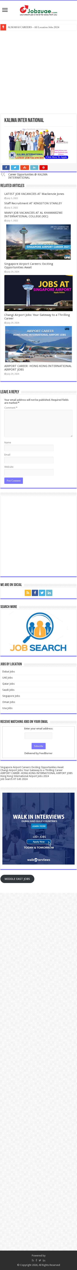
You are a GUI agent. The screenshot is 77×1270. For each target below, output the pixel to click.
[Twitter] (42, 593)
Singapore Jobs (11, 695)
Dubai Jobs (8, 671)
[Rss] (28, 593)
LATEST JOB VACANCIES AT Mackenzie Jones (34, 194)
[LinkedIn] (49, 593)
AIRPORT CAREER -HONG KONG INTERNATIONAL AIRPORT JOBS (36, 773)
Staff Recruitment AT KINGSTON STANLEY (33, 203)
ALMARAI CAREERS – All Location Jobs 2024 (33, 27)
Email (7, 454)
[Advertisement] (38, 71)
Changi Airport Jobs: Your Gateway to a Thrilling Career (31, 770)
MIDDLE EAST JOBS (17, 879)
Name (7, 442)
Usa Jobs (7, 708)
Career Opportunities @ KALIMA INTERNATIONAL (28, 174)
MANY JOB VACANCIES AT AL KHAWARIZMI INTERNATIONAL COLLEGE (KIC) (33, 214)
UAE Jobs (7, 677)
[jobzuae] (38, 10)
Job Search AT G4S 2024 (13, 779)
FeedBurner (46, 753)
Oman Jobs (8, 702)
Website (8, 466)
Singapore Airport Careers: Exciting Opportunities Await (28, 265)
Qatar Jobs (8, 683)
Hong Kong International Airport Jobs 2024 (24, 776)
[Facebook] (35, 593)
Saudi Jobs (8, 689)
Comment (10, 407)
